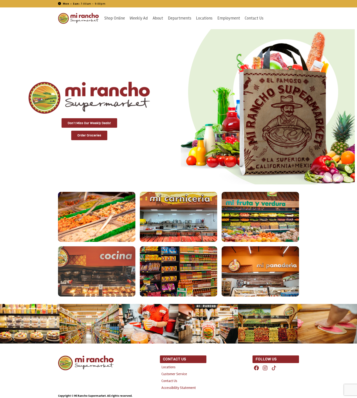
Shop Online (114, 18)
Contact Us (254, 18)
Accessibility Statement (178, 388)
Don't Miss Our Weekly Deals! (89, 123)
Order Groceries (89, 135)
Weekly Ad (139, 18)
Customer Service (174, 374)
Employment (228, 18)
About (158, 18)
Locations (204, 18)
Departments (179, 18)
